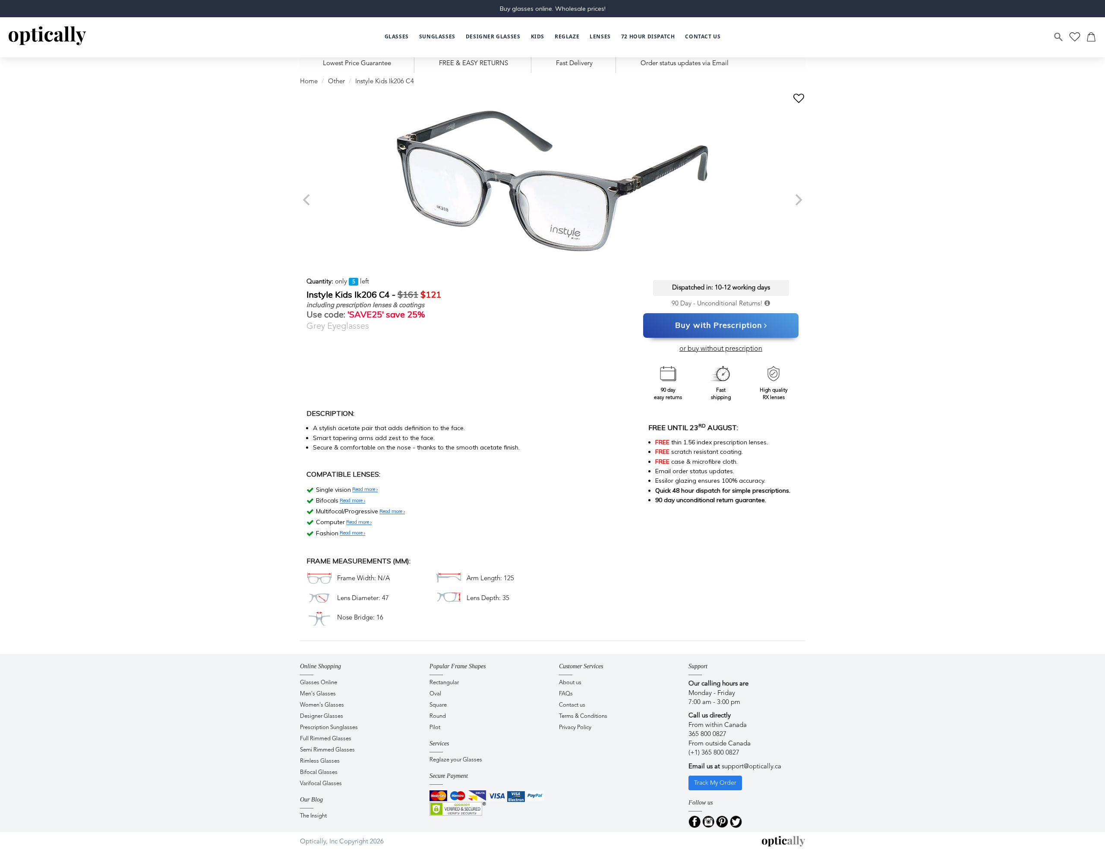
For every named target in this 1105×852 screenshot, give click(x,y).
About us (570, 682)
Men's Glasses (318, 694)
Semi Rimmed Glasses (327, 750)
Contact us (572, 705)
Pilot (434, 727)
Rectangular (444, 682)
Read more (364, 489)
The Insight (313, 816)
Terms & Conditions (583, 716)
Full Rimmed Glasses (325, 739)
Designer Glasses (321, 716)
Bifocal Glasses (319, 772)
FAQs (566, 694)
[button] (537, 37)
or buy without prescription (720, 349)
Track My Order (715, 783)
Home (309, 82)
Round (437, 716)
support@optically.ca (751, 767)
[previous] (307, 199)
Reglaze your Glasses (455, 760)
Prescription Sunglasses (329, 727)
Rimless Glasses (320, 761)
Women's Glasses (322, 705)
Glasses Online (318, 682)
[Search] (1059, 37)
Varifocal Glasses (321, 783)
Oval (435, 694)
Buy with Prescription (718, 325)
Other (336, 82)
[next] (797, 199)
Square (438, 705)
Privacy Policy (575, 727)
